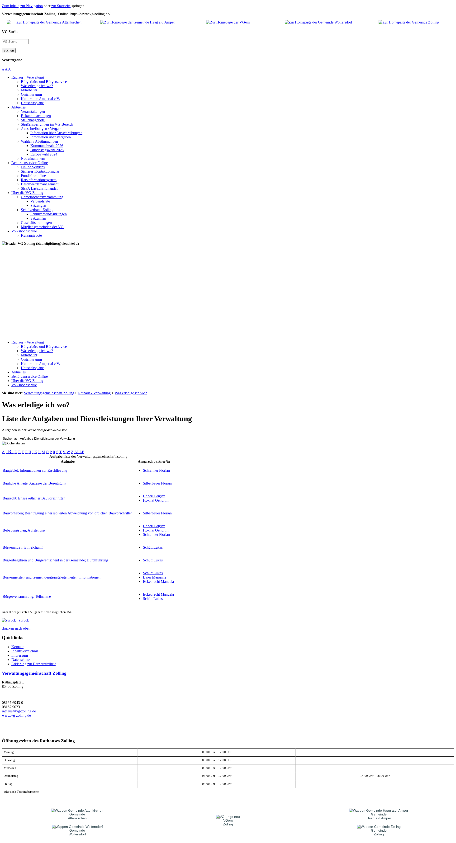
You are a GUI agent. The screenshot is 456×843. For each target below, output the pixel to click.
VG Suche (10, 32)
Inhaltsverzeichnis (24, 651)
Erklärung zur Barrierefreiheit (33, 664)
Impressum (19, 655)
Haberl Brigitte (154, 496)
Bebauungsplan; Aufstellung (24, 530)
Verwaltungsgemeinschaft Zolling (34, 673)
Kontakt (17, 647)
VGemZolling (228, 822)
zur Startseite (61, 6)
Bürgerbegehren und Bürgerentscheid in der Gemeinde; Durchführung (55, 560)
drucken (8, 628)
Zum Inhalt (10, 6)
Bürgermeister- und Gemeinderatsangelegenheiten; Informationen (51, 577)
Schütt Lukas (153, 547)
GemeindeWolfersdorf (77, 832)
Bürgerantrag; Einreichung (23, 547)
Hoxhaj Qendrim (155, 500)
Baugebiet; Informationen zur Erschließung (35, 470)
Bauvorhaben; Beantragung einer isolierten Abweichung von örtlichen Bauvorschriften (68, 513)
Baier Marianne (154, 577)
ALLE (79, 452)
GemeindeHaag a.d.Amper (378, 816)
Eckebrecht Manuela (158, 581)
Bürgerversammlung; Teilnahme (27, 596)
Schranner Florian (156, 470)
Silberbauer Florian (157, 483)
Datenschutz (20, 660)
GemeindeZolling (379, 832)
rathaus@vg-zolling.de (19, 711)
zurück (22, 620)
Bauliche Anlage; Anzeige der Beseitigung (34, 483)
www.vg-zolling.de (16, 715)
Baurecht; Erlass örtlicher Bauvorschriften (34, 498)
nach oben (22, 628)
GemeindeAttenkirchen (77, 816)
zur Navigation (31, 6)
